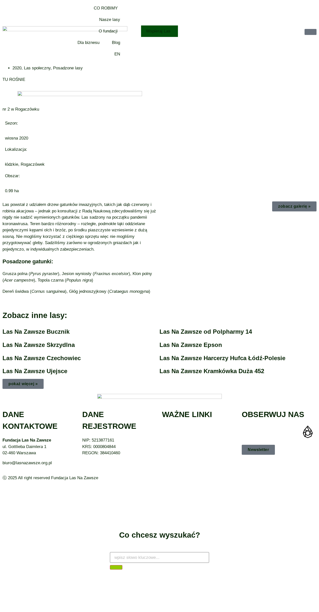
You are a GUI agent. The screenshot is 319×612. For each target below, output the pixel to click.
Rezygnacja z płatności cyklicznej (193, 428)
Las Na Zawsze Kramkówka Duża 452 (212, 371)
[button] (23, 384)
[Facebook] (248, 432)
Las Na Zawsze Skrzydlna (38, 344)
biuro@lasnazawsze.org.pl (27, 462)
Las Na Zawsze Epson (191, 344)
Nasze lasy (109, 19)
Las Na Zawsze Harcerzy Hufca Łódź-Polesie (222, 358)
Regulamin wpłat (177, 441)
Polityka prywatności (181, 435)
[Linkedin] (293, 432)
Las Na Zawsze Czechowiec (41, 358)
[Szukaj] (116, 567)
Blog (116, 42)
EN (117, 54)
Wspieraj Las (158, 31)
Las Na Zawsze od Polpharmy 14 (206, 331)
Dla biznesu (88, 42)
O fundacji (108, 31)
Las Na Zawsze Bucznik (36, 331)
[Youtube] (278, 432)
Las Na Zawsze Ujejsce (34, 371)
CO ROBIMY (106, 8)
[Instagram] (263, 432)
